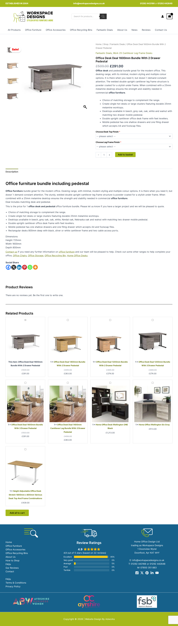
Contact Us (161, 29)
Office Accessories (55, 29)
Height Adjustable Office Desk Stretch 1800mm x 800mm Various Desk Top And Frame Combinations (25, 494)
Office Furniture (33, 29)
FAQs (8, 564)
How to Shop (12, 560)
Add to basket (125, 154)
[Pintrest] (147, 572)
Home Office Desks (77, 255)
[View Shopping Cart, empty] (169, 16)
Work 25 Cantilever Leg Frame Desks (132, 53)
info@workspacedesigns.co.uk (89, 3)
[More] (35, 267)
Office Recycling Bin (55, 255)
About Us (122, 29)
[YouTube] (157, 572)
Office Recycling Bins (81, 29)
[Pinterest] (24, 267)
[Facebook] (8, 267)
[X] (13, 267)
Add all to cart (17, 512)
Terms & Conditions (16, 582)
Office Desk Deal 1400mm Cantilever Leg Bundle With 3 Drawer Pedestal (67, 428)
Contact (10, 571)
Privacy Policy (13, 586)
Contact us (11, 251)
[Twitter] (142, 572)
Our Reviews (12, 567)
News (134, 29)
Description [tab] (12, 171)
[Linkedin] (19, 267)
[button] (85, 78)
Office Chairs (20, 255)
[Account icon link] (162, 16)
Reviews (146, 29)
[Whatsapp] (30, 267)
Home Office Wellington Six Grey (154, 424)
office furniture (67, 251)
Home (99, 44)
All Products (14, 29)
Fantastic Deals (105, 29)
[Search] (103, 16)
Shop (105, 44)
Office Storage (35, 255)
